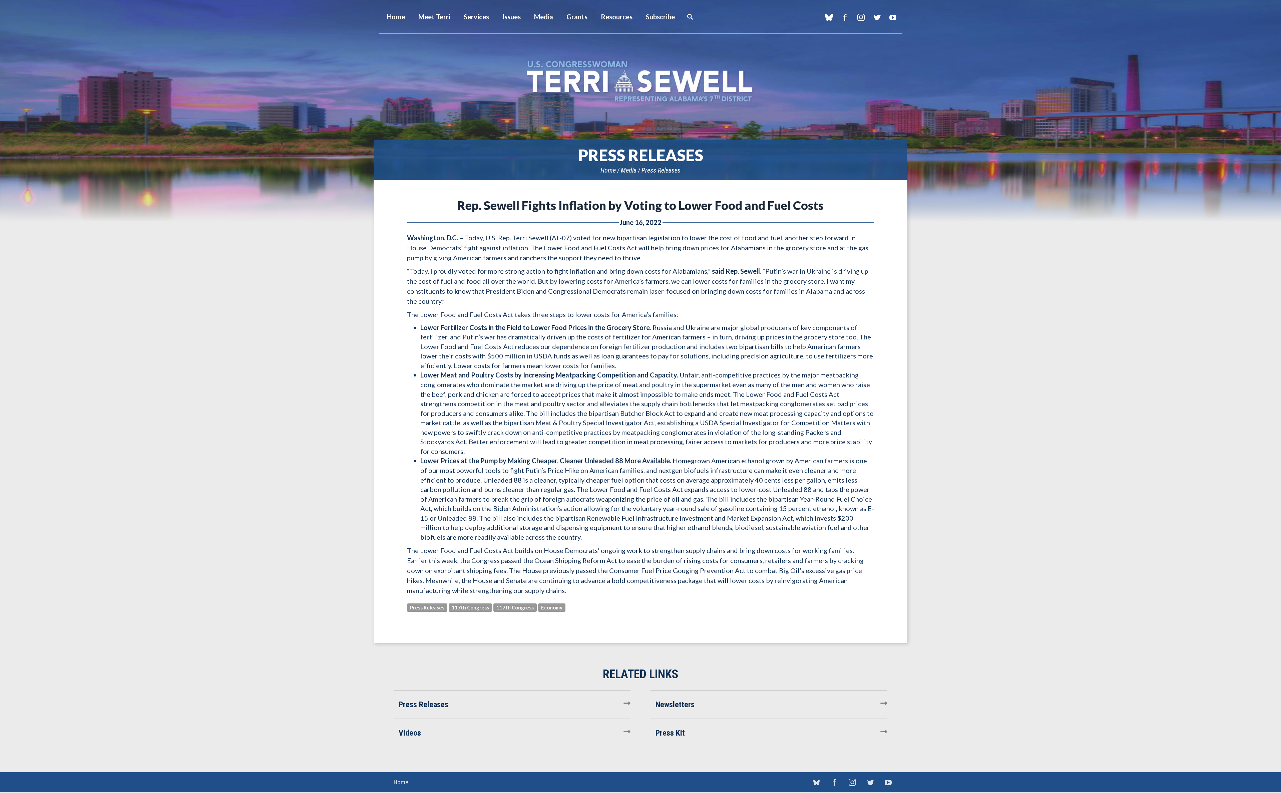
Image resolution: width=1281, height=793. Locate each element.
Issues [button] (511, 17)
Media (628, 170)
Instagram (861, 17)
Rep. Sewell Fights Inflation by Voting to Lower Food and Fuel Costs (640, 205)
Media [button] (543, 17)
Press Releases (661, 170)
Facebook (845, 17)
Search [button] (690, 16)
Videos (410, 733)
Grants (576, 17)
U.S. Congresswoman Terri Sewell (640, 81)
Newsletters (675, 704)
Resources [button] (616, 17)
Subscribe (660, 17)
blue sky (829, 17)
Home (608, 170)
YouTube (893, 17)
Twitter (877, 17)
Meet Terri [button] (434, 17)
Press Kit (670, 733)
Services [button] (476, 17)
